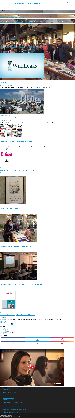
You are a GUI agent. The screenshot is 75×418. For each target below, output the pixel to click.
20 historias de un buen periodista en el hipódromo (9, 12)
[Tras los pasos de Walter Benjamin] (13, 203)
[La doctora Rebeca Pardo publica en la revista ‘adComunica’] (8, 310)
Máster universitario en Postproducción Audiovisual (12, 408)
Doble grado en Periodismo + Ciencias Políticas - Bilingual (13, 402)
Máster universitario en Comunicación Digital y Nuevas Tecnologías (14, 409)
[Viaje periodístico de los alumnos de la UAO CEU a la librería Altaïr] (37, 79)
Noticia (6, 80)
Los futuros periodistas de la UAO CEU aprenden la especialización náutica (21, 118)
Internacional (2, 80)
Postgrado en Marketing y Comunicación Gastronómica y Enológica (14, 411)
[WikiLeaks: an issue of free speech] (22, 78)
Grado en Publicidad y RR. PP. (8, 399)
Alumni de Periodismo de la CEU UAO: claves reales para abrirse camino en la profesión (16, 22)
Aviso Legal (2, 416)
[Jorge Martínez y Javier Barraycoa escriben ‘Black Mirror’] (6, 165)
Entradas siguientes (3, 322)
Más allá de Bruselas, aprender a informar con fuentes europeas (12, 17)
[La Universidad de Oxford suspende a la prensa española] (11, 136)
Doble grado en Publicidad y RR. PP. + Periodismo (11, 412)
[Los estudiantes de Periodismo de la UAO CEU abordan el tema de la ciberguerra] (18, 279)
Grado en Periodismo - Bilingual (8, 398)
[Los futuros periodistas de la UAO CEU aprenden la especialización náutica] (22, 113)
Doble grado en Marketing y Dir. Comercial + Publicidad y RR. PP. (14, 403)
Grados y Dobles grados (7, 389)
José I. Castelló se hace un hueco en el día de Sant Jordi (16, 246)
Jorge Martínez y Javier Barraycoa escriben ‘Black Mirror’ (17, 170)
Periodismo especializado (7, 115)
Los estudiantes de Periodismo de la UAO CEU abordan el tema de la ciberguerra (23, 284)
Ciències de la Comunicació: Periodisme (26, 3)
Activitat (6, 331)
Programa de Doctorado (7, 393)
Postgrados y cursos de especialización (9, 392)
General (1, 44)
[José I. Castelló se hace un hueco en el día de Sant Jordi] (18, 241)
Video (4, 333)
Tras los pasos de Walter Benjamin (10, 208)
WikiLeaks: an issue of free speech (10, 82)
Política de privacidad (9, 416)
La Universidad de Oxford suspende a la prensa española (16, 141)
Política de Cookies (17, 416)
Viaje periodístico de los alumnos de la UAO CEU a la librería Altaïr (19, 47)
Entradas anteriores (3, 321)
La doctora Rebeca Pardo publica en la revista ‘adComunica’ (17, 315)
